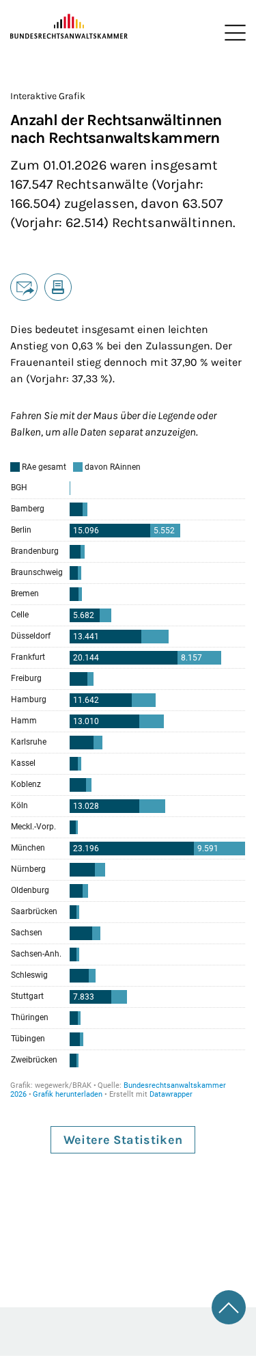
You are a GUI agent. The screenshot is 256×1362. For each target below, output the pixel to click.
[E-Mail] (24, 287)
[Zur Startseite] (69, 26)
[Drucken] (58, 287)
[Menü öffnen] (232, 32)
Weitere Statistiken (123, 1139)
